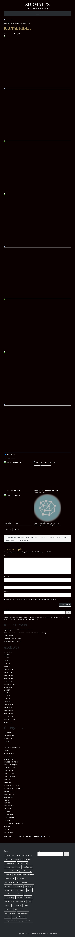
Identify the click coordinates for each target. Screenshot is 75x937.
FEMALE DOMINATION (11, 762)
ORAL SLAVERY (9, 797)
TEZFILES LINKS (9, 817)
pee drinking (28, 897)
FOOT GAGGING (9, 771)
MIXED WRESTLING (10, 794)
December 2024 (9, 710)
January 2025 (8, 707)
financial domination (11, 882)
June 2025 (7, 693)
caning (18, 867)
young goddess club (19, 917)
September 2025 (9, 684)
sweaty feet (8, 909)
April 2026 (7, 664)
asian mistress (9, 855)
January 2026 (8, 672)
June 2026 (7, 658)
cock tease (8, 874)
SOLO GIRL (7, 809)
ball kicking (18, 859)
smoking (7, 905)
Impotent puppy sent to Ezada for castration (18, 630)
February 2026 (8, 669)
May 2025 (7, 696)
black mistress (22, 863)
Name (6, 577)
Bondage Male (9, 867)
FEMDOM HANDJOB (10, 765)
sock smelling (16, 905)
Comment (7, 556)
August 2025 (8, 687)
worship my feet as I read (12, 638)
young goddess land (25, 921)
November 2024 (9, 713)
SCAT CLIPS (7, 803)
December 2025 (9, 675)
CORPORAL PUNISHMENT (12, 23)
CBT (5, 744)
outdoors (19, 897)
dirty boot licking (28, 874)
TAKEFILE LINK (8, 815)
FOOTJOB (7, 779)
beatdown (28, 859)
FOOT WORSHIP (9, 776)
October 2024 (8, 716)
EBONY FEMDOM (9, 756)
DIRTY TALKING (9, 753)
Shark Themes (53, 933)
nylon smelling (9, 897)
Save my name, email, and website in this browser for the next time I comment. (31, 599)
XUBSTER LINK (27, 23)
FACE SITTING (8, 759)
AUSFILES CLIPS (9, 736)
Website (6, 591)
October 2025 (8, 681)
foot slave (8, 886)
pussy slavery (8, 636)
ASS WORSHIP (8, 733)
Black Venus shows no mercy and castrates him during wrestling (25, 633)
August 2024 (8, 722)
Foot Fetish (23, 882)
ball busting (20, 855)
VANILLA (6, 829)
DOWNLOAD (11, 454)
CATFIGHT (7, 741)
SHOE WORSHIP (9, 806)
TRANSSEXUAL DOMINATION (13, 823)
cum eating (17, 874)
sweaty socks (19, 909)
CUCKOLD (7, 750)
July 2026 (7, 655)
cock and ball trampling (12, 871)
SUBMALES (37, 4)
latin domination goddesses (13, 894)
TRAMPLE (7, 820)
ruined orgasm (9, 901)
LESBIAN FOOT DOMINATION (13, 788)
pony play (8, 529)
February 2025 (8, 705)
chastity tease (27, 867)
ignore (29, 890)
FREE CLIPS (7, 782)
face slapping (20, 878)
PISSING (6, 800)
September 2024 (9, 719)
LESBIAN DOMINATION (11, 785)
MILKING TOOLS (9, 791)
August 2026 (8, 652)
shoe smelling (20, 901)
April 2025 (7, 699)
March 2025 (7, 702)
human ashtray (20, 890)
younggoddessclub (11, 921)
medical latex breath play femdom (55, 537)
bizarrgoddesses (10, 863)
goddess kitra (9, 890)
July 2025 (7, 690)
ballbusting (29, 855)
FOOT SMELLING (9, 774)
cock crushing (26, 871)
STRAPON (7, 812)
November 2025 (9, 678)
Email (6, 584)
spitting (26, 905)
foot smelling (18, 886)
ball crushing (9, 859)
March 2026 (7, 666)
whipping (16, 529)
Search (6, 609)
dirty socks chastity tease (12, 641)
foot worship (29, 886)
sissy (29, 901)
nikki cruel (28, 894)
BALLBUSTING (8, 738)
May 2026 (7, 661)
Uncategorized (8, 826)
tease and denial (10, 913)
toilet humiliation (23, 913)
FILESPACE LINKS (9, 768)
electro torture (9, 878)
